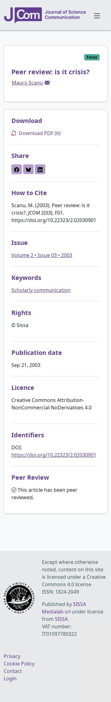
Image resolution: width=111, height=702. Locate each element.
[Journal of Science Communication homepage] (45, 15)
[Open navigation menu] (97, 15)
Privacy (12, 656)
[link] (47, 83)
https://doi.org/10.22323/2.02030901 (53, 454)
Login (10, 678)
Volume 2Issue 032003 (41, 255)
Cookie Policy (19, 663)
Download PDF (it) (40, 133)
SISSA (61, 619)
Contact (13, 671)
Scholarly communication (41, 290)
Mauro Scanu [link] (27, 82)
